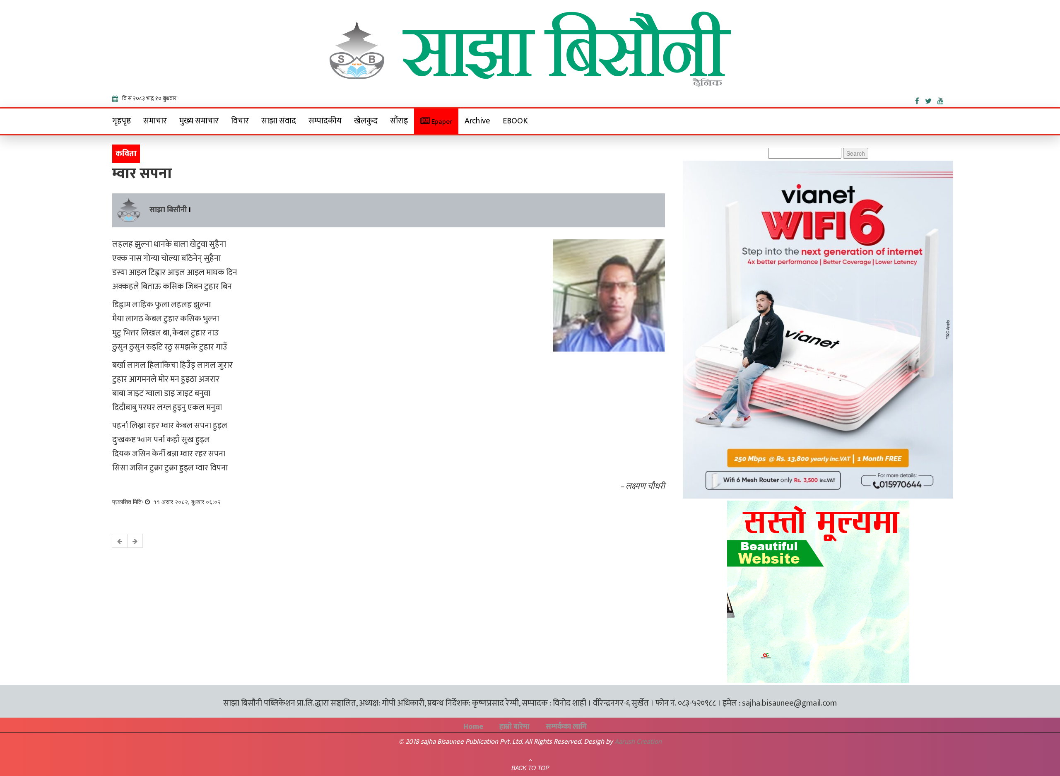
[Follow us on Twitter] (931, 99)
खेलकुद (366, 121)
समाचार (155, 121)
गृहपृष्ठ (121, 121)
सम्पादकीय (325, 121)
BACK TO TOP (530, 768)
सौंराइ (399, 121)
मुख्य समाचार (199, 121)
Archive (477, 121)
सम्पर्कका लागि (566, 727)
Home (473, 727)
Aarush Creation (638, 741)
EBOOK (515, 121)
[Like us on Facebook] (920, 99)
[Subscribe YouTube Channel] (942, 99)
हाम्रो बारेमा (514, 727)
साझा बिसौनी (168, 210)
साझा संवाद (278, 121)
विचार (240, 121)
